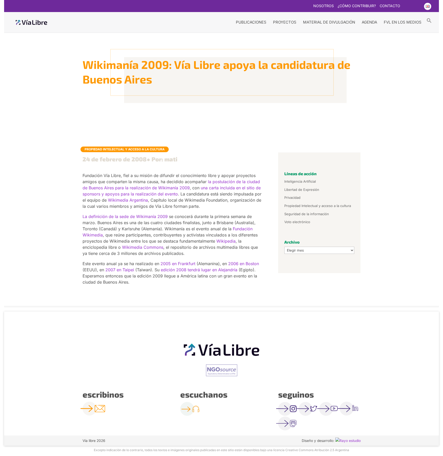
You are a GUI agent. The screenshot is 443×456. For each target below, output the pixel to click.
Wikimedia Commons (142, 247)
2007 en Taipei (120, 269)
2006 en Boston (243, 263)
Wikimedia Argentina (128, 200)
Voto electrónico (297, 222)
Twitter (407, 6)
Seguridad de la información (306, 214)
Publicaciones (251, 22)
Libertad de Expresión (301, 190)
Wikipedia (226, 241)
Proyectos (284, 22)
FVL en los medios (402, 22)
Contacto (390, 6)
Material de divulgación (329, 22)
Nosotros (323, 6)
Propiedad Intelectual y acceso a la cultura (125, 149)
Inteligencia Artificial (300, 181)
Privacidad (292, 197)
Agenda (369, 22)
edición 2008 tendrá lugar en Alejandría (199, 269)
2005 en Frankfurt (177, 263)
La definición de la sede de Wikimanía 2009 (125, 216)
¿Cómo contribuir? (357, 6)
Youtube (417, 6)
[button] (429, 20)
